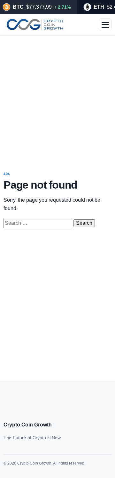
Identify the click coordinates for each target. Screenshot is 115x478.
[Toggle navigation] (105, 24)
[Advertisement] (57, 99)
